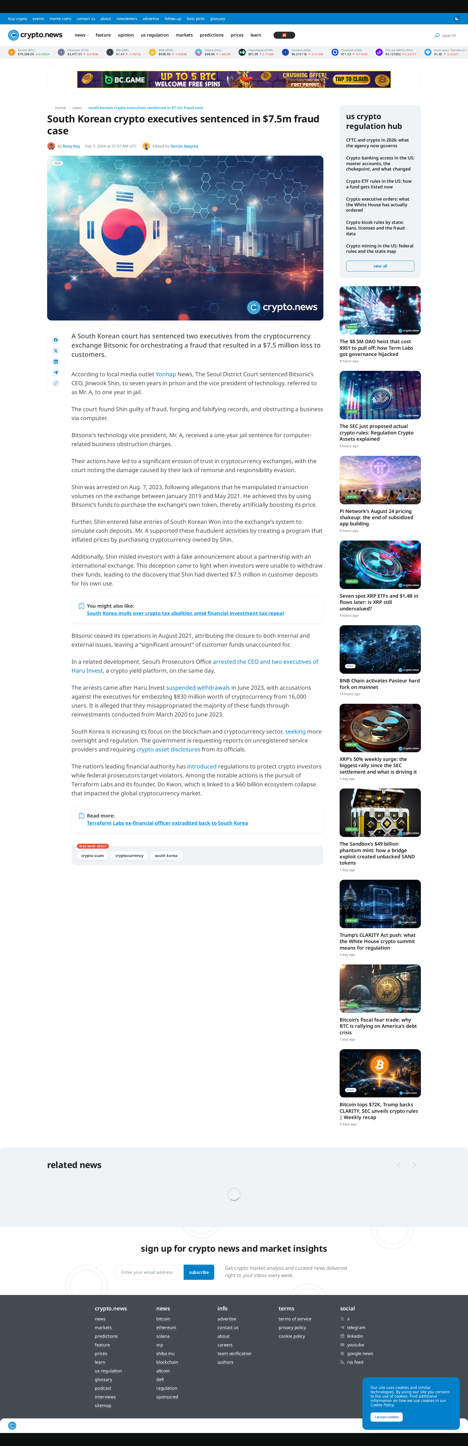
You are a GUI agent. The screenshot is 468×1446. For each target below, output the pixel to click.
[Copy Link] (56, 383)
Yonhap (166, 374)
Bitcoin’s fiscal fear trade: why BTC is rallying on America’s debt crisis (378, 1026)
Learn (256, 35)
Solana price (212, 52)
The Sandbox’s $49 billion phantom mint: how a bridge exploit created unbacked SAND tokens (377, 853)
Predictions (212, 35)
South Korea (166, 855)
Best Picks (196, 18)
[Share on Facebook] (56, 340)
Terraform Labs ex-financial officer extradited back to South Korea (167, 823)
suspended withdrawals (198, 687)
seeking (296, 731)
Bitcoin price (29, 52)
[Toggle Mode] (457, 19)
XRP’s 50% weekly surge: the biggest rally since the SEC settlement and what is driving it (378, 765)
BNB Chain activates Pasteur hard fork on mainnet (380, 683)
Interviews (105, 1397)
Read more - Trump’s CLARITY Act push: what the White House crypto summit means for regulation (380, 904)
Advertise (151, 18)
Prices (237, 35)
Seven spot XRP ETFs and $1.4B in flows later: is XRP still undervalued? (379, 602)
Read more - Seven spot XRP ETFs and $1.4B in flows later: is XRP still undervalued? (380, 565)
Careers (225, 1345)
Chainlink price (350, 52)
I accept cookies (387, 1417)
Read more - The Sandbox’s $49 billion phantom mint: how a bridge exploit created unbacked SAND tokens (380, 813)
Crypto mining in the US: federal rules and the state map (380, 248)
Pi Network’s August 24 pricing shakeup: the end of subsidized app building (376, 517)
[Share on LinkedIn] (56, 362)
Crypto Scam (92, 855)
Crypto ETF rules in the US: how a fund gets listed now (379, 184)
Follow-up (173, 18)
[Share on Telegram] (56, 372)
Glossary (217, 18)
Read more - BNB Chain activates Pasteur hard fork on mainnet (380, 649)
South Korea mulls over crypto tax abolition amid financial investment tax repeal (185, 613)
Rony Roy (71, 146)
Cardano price (302, 52)
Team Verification (234, 1353)
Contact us (86, 18)
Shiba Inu (165, 1353)
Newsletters (126, 18)
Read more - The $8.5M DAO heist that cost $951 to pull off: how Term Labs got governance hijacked (380, 310)
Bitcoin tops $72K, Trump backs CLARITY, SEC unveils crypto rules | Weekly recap (379, 1110)
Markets (184, 35)
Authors (225, 1362)
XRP (159, 1345)
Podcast (103, 1388)
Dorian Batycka (184, 146)
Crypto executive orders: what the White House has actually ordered (378, 204)
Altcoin (163, 1371)
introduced (202, 766)
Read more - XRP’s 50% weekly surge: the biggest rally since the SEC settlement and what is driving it (380, 728)
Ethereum (166, 1327)
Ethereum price (78, 52)
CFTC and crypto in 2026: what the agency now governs (377, 143)
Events (38, 18)
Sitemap (103, 1405)
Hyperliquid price (256, 52)
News (80, 35)
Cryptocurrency (129, 855)
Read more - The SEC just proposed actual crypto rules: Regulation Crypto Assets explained (380, 395)
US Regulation (155, 35)
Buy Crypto (17, 18)
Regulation (166, 1388)
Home (60, 107)
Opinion (126, 35)
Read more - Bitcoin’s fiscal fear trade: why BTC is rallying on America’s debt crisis (380, 988)
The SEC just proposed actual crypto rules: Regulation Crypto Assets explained (377, 432)
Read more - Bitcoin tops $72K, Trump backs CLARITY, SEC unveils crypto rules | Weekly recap (380, 1073)
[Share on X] (56, 351)
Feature (103, 35)
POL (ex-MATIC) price (396, 52)
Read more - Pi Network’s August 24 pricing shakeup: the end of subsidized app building (380, 480)
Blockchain (167, 1362)
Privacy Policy (292, 1327)
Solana (163, 1336)
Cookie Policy (292, 1336)
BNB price (168, 52)
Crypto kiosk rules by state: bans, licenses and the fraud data (375, 228)
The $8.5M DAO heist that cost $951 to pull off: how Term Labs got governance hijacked (376, 347)
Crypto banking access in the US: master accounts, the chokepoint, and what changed (380, 163)
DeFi (160, 1379)
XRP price (123, 52)
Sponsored (167, 1397)
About (105, 18)
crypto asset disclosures (168, 749)
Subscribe (199, 1272)
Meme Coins (60, 18)
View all (380, 266)
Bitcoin (163, 1319)
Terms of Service (295, 1319)
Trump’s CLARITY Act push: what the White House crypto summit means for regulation (377, 941)
